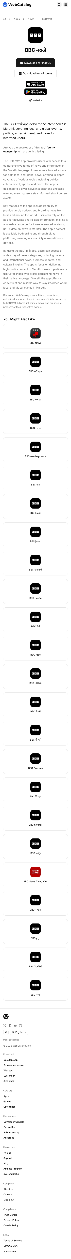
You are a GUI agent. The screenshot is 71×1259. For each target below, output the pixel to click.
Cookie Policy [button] (10, 1225)
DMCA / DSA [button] (10, 1245)
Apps (17, 18)
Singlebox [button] (9, 1081)
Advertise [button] (8, 1137)
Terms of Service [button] (12, 1240)
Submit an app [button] (11, 1132)
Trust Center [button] (10, 1214)
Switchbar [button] (9, 1075)
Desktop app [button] (10, 1059)
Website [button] (37, 100)
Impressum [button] (9, 1251)
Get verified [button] (9, 1127)
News (31, 18)
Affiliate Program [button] (12, 1168)
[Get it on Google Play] (35, 91)
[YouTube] (15, 1025)
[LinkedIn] (10, 1025)
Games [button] (7, 1101)
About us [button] (8, 1189)
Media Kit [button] (8, 1199)
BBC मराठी (47, 18)
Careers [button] (7, 1194)
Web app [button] (8, 1070)
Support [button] (7, 1158)
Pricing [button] (7, 1152)
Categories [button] (9, 1106)
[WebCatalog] (6, 1016)
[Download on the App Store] (35, 84)
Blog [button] (5, 1163)
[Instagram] (20, 1025)
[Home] (17, 4)
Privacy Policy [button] (11, 1220)
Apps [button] (6, 1096)
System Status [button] (11, 1173)
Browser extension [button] (13, 1065)
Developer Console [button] (13, 1121)
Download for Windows (38, 73)
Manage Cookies (11, 1040)
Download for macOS (37, 62)
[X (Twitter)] (4, 1025)
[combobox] (19, 1032)
